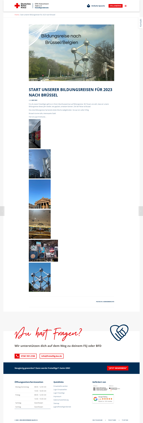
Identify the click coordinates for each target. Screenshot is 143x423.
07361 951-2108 (28, 356)
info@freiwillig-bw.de (51, 356)
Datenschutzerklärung (61, 400)
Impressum (57, 396)
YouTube (112, 420)
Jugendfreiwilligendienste (62, 407)
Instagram (97, 420)
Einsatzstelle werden (61, 386)
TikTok (125, 420)
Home (17, 15)
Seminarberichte (108, 301)
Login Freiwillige (59, 393)
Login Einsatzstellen (60, 389)
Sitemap (56, 403)
